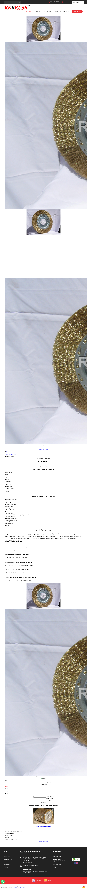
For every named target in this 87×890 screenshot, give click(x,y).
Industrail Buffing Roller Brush (43, 826)
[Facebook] (75, 863)
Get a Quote (78, 11)
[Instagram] (77, 863)
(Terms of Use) (26, 886)
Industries (58, 11)
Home (7, 451)
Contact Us (66, 11)
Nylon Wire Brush (57, 859)
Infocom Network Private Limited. (19, 887)
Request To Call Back (43, 449)
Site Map (6, 867)
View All (54, 867)
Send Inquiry (66, 1)
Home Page (38, 11)
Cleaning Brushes (57, 864)
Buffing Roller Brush (11, 454)
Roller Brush (56, 861)
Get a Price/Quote (43, 465)
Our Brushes (29, 11)
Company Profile (48, 11)
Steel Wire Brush (57, 856)
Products (8, 453)
